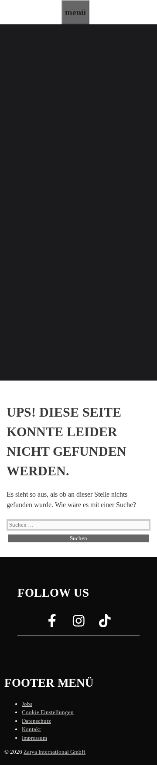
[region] (78, 202)
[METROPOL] (30, 18)
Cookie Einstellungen (48, 712)
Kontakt (31, 729)
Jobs (27, 704)
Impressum (34, 738)
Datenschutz (36, 721)
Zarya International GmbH (54, 751)
